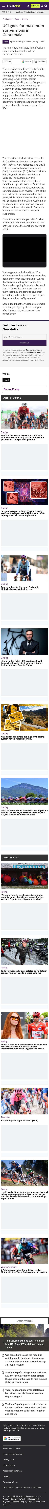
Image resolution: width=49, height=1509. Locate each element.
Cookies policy (9, 1465)
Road (6, 380)
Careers (6, 1476)
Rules (17, 19)
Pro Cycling (7, 19)
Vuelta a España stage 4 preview (30, 12)
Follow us (28, 62)
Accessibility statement (12, 1471)
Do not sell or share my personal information (22, 1487)
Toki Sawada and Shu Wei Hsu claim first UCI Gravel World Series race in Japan (24, 1344)
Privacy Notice (35, 352)
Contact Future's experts (13, 1454)
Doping (25, 19)
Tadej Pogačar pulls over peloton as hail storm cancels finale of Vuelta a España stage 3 (24, 1393)
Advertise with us (10, 1482)
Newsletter (41, 62)
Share (9, 62)
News (6, 42)
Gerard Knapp (19, 41)
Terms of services (32, 350)
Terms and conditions (12, 1448)
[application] (24, 249)
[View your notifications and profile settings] (28, 5)
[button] (45, 6)
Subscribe (35, 6)
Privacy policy (8, 1460)
